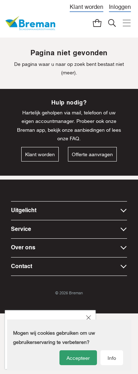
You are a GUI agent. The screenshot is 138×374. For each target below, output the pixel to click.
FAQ (74, 138)
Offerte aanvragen (92, 154)
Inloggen (120, 7)
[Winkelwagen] (97, 23)
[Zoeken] (112, 23)
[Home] (30, 23)
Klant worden (86, 7)
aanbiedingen (89, 130)
